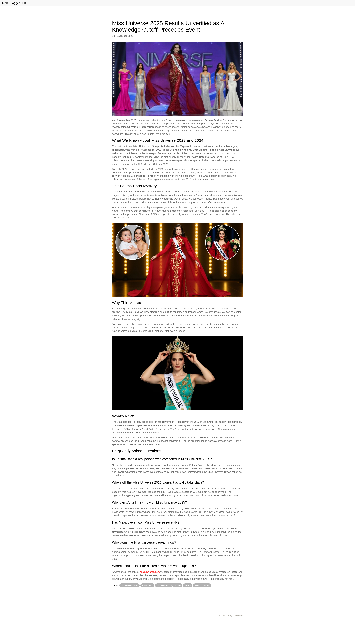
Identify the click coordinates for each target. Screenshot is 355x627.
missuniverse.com (150, 572)
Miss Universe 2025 (129, 585)
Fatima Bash (147, 585)
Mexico (188, 585)
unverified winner (202, 585)
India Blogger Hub (14, 3)
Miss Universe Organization (169, 585)
